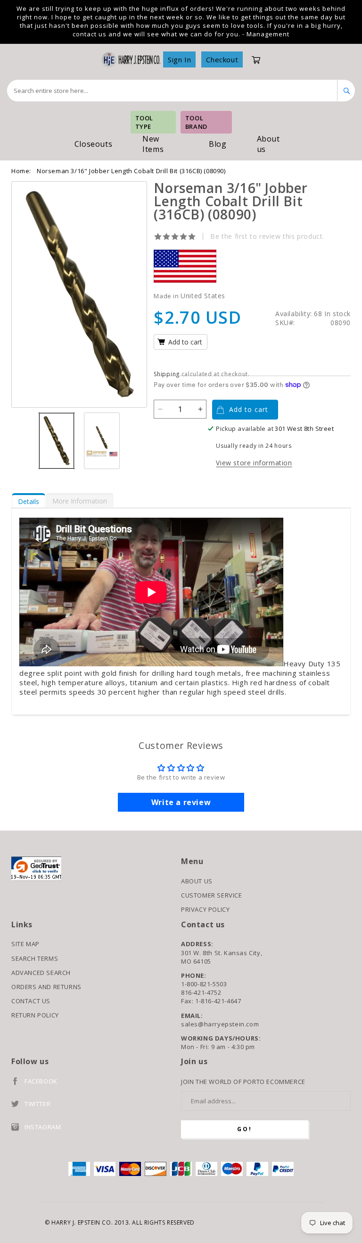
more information (79, 500)
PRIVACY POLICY (205, 909)
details (28, 501)
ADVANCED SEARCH (41, 972)
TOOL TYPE (144, 122)
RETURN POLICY (35, 1015)
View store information (254, 462)
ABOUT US (197, 881)
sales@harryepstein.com (220, 1024)
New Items (153, 144)
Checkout (222, 59)
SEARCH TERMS (34, 958)
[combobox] (172, 90)
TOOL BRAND (196, 122)
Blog (217, 144)
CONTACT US (30, 1001)
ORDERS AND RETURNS (46, 987)
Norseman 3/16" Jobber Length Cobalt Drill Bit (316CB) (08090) (131, 171)
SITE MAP (25, 944)
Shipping (167, 374)
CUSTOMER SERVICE (211, 895)
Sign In (179, 59)
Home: (21, 171)
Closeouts (93, 144)
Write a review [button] (181, 802)
